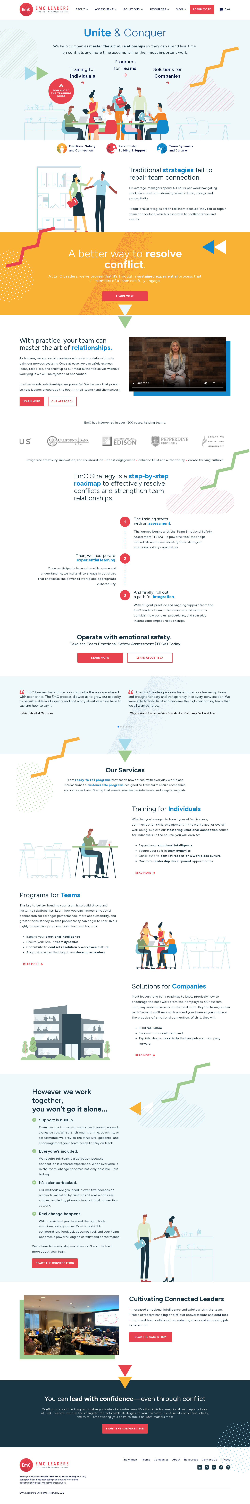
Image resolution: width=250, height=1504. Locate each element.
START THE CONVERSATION (55, 1263)
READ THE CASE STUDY (151, 1337)
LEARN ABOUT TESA (150, 657)
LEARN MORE (125, 296)
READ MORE (143, 872)
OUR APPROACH (62, 401)
